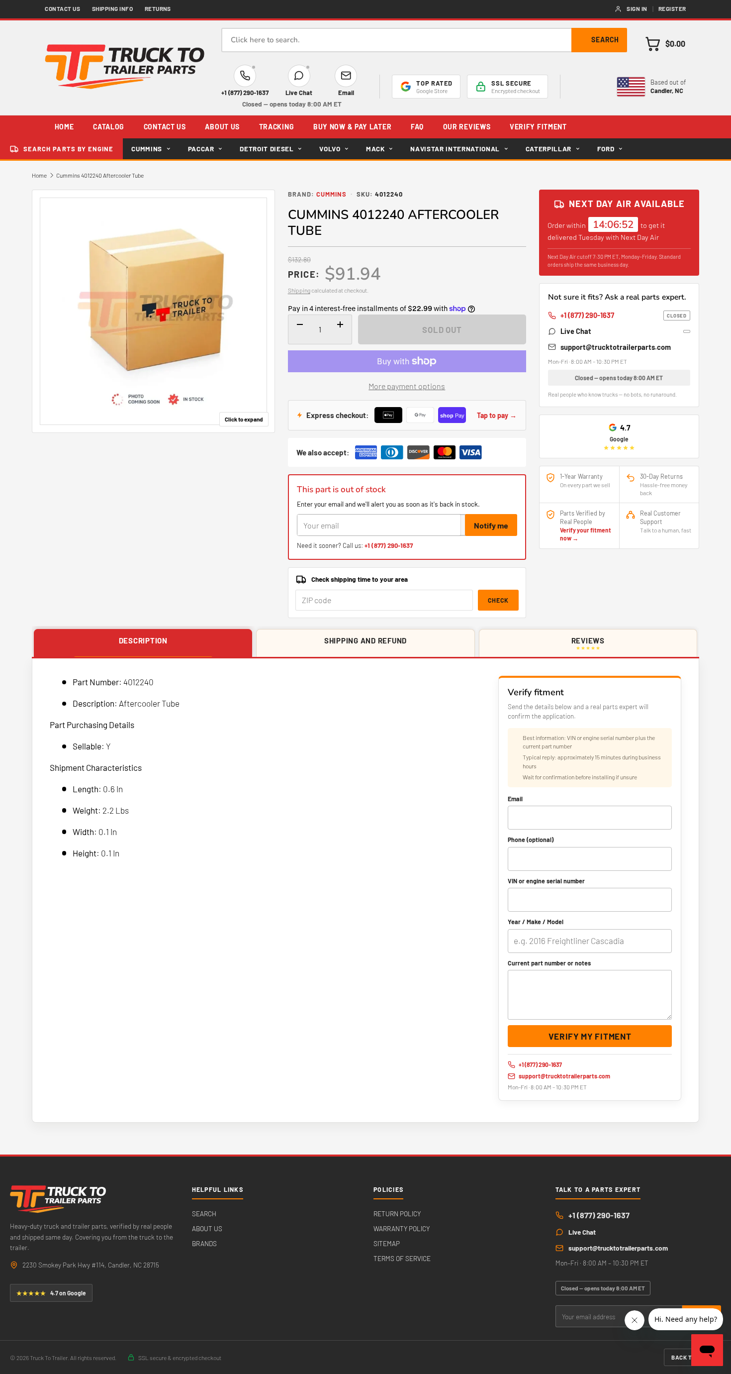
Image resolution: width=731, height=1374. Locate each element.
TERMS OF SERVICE (402, 1258)
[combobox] (424, 40)
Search (605, 39)
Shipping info (112, 8)
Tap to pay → (497, 415)
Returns (158, 8)
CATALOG (108, 126)
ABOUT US (222, 126)
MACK (375, 149)
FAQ (417, 126)
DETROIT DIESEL (266, 149)
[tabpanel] (365, 890)
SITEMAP (386, 1243)
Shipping (299, 290)
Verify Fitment (538, 126)
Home (39, 175)
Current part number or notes (549, 963)
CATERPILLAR (548, 149)
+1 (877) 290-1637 (389, 545)
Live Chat (575, 330)
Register (672, 8)
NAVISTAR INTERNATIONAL (455, 149)
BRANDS (204, 1243)
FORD (606, 149)
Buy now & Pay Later (352, 126)
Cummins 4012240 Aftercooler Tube (100, 175)
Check (498, 600)
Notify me (491, 525)
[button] (665, 43)
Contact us (62, 8)
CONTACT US (165, 126)
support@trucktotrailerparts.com (615, 346)
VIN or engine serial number (546, 881)
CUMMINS (146, 149)
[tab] (143, 643)
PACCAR (201, 149)
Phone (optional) (530, 840)
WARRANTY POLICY (401, 1228)
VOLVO (329, 149)
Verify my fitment (590, 1036)
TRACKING (276, 126)
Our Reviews (467, 126)
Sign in (637, 8)
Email (515, 799)
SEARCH (204, 1213)
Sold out (442, 329)
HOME (64, 126)
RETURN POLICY (397, 1213)
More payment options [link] (406, 386)
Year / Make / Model (535, 922)
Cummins (331, 194)
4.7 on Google (51, 1292)
